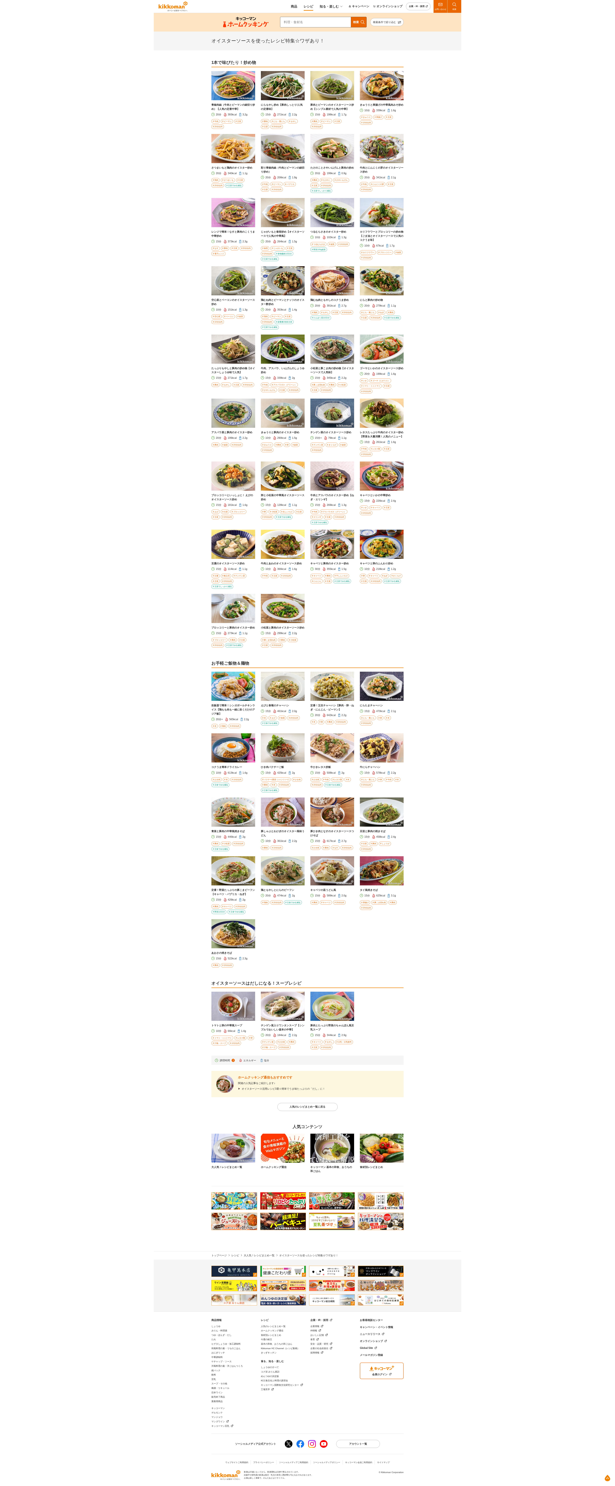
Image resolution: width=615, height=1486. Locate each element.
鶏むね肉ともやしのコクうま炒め (329, 300)
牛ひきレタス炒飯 (320, 767)
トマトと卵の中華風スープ (226, 1025)
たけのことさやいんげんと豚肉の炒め (332, 167)
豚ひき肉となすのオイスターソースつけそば (332, 833)
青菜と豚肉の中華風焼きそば (228, 831)
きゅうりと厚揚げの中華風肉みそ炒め (381, 104)
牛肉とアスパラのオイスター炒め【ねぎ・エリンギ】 (332, 497)
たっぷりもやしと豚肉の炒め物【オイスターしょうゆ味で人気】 (233, 370)
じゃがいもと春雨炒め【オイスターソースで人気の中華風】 (282, 233)
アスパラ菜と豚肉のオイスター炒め (231, 432)
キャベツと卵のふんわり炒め (376, 563)
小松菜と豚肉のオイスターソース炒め (282, 627)
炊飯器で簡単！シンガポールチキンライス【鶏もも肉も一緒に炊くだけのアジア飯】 (233, 709)
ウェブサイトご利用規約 (236, 1462)
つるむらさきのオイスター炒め (328, 231)
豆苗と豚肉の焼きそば (372, 831)
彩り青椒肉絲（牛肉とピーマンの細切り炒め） (282, 169)
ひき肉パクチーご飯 (272, 767)
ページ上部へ (607, 1478)
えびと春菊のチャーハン (275, 705)
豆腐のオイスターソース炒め (228, 563)
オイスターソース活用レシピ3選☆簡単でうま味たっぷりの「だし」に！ (283, 1088)
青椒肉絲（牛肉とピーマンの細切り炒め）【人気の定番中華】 (233, 106)
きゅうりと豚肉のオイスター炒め (280, 432)
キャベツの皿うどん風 (323, 890)
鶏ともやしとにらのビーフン (277, 890)
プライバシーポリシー (263, 1462)
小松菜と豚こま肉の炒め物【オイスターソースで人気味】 (332, 370)
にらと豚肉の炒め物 (371, 300)
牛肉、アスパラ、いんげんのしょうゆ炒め (282, 370)
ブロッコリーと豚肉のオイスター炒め (233, 627)
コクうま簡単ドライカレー (226, 767)
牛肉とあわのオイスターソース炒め (281, 563)
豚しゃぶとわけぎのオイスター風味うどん (282, 833)
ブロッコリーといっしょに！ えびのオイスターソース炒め (232, 497)
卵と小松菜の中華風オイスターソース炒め (282, 497)
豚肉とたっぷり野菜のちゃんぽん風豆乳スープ (332, 1027)
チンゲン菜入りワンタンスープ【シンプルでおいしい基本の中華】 (282, 1027)
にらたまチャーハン (371, 705)
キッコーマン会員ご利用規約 (358, 1462)
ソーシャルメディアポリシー (326, 1462)
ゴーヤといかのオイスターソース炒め (381, 368)
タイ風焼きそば (369, 890)
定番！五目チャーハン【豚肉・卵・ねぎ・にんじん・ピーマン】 (332, 707)
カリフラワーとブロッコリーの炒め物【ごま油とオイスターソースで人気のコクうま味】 (381, 235)
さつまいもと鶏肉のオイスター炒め (231, 167)
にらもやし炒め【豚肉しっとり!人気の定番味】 (282, 106)
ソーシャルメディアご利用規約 (293, 1462)
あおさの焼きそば (221, 953)
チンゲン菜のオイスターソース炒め (330, 432)
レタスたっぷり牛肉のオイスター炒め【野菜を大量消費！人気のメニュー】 (381, 434)
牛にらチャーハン (370, 767)
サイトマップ (383, 1462)
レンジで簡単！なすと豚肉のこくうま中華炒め (233, 233)
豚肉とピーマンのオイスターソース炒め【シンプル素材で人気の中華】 (332, 106)
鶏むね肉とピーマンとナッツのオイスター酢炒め (282, 302)
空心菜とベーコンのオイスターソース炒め (233, 302)
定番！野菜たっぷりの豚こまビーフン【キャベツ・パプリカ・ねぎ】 (233, 892)
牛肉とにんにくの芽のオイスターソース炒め (381, 169)
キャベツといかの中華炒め (375, 495)
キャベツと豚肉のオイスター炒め (329, 563)
